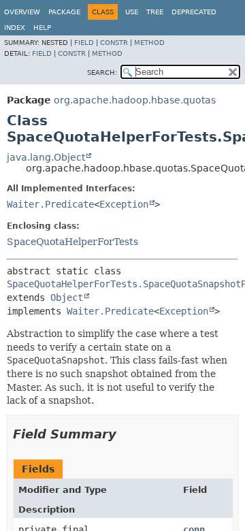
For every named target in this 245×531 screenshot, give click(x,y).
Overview (22, 12)
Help (42, 27)
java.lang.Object (46, 157)
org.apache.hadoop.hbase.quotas (135, 100)
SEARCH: (102, 72)
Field (84, 42)
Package (64, 12)
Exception (123, 204)
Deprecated (194, 12)
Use (131, 12)
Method (149, 42)
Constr (114, 42)
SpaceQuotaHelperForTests (72, 241)
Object (66, 297)
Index (14, 27)
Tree (154, 12)
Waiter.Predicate (50, 204)
